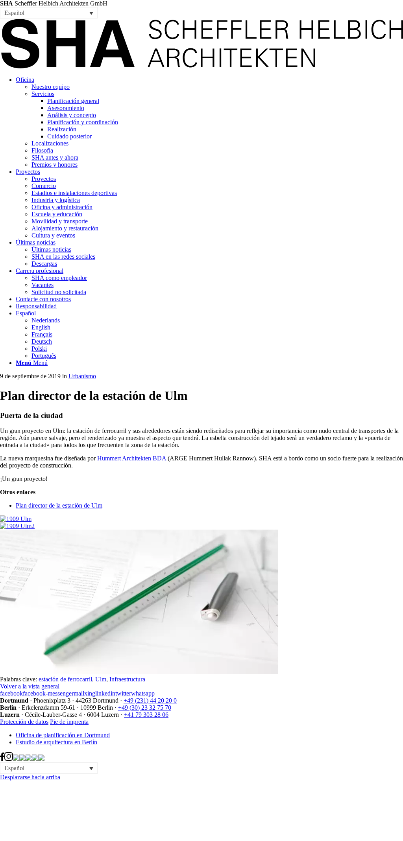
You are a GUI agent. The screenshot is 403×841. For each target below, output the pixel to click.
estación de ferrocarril (65, 679)
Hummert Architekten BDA (131, 458)
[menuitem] (209, 122)
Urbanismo (82, 376)
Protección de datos (24, 721)
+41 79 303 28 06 (146, 714)
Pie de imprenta (69, 721)
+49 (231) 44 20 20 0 (150, 700)
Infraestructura (127, 679)
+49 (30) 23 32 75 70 (144, 707)
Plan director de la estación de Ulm (59, 505)
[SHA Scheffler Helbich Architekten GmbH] (201, 66)
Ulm (100, 679)
